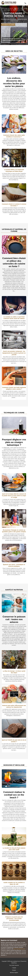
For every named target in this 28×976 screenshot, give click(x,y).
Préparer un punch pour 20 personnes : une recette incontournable (14, 918)
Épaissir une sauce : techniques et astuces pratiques (14, 565)
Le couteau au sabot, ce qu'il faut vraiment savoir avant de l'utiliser (14, 317)
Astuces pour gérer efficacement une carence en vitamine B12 (14, 706)
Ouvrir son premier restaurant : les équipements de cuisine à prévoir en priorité (14, 352)
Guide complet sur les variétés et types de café (14, 883)
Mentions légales (14, 972)
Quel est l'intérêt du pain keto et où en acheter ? (14, 740)
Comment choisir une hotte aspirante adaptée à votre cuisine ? (14, 388)
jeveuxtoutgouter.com (19, 948)
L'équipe (14, 967)
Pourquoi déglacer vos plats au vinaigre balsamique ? (14, 442)
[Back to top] (24, 972)
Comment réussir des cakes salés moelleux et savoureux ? (14, 136)
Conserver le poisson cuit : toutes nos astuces (14, 619)
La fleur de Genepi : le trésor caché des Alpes (14, 671)
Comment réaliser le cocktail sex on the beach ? (14, 795)
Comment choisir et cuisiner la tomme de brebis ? (14, 204)
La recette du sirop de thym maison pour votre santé (14, 848)
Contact (14, 970)
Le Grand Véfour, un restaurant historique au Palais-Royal (14, 170)
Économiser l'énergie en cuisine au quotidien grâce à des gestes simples (14, 530)
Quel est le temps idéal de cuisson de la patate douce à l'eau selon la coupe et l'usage (14, 495)
